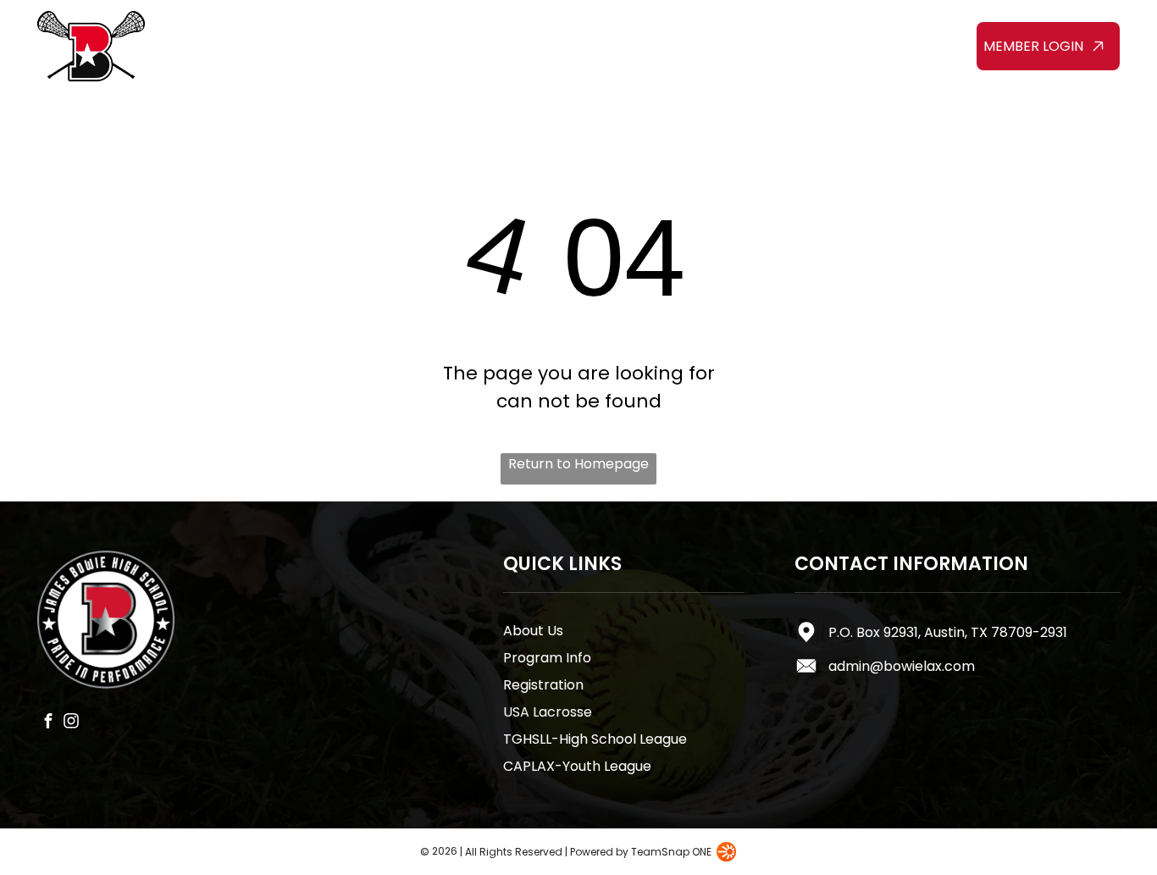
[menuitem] (240, 31)
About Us (533, 630)
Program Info (547, 657)
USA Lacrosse (547, 712)
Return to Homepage (578, 463)
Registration (543, 685)
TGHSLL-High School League (595, 739)
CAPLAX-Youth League (577, 766)
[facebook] (47, 723)
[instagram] (70, 723)
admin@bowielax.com (901, 666)
